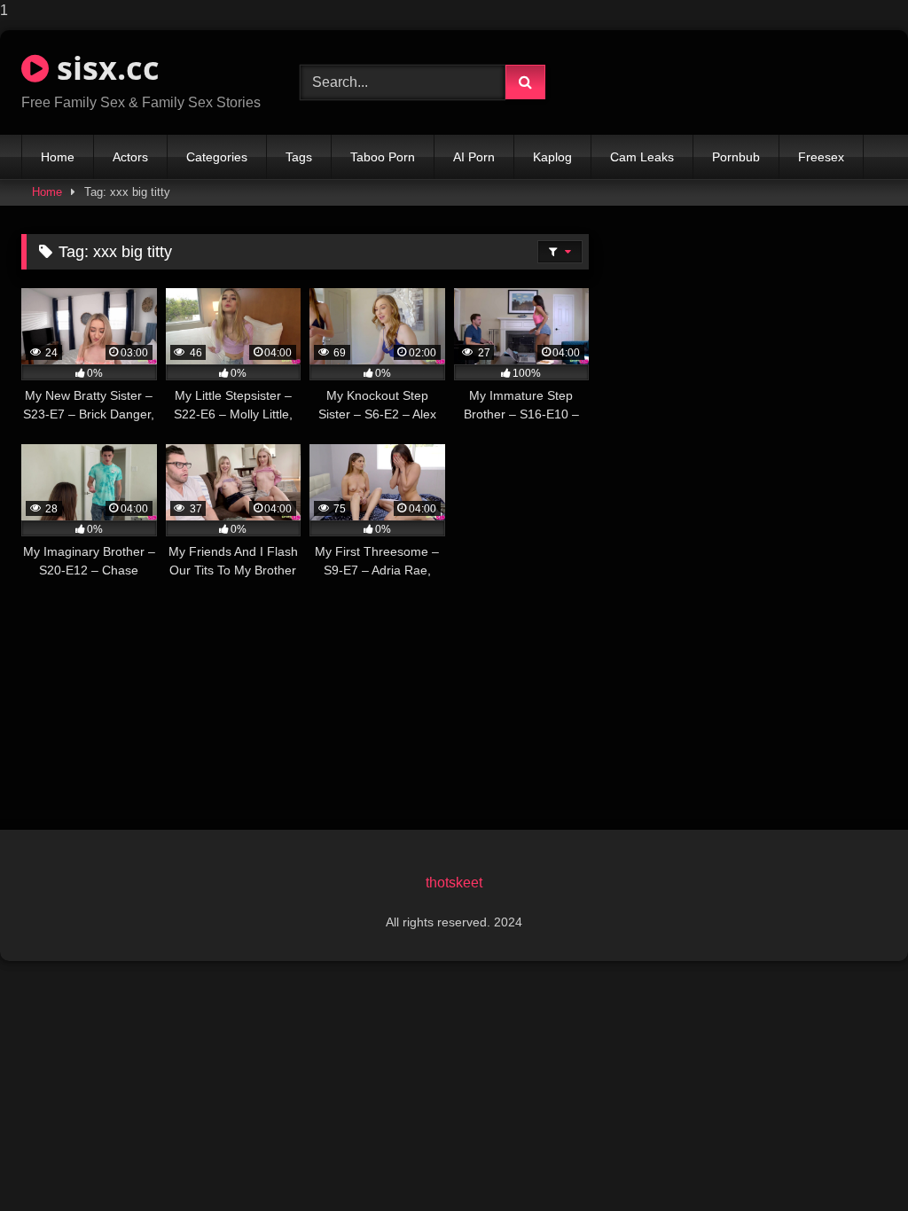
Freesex (821, 157)
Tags (299, 157)
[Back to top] (853, 1162)
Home (57, 157)
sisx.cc (104, 68)
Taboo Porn (382, 157)
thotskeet (454, 882)
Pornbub (736, 157)
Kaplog (552, 157)
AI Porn (474, 157)
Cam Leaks (642, 157)
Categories (216, 157)
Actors (130, 157)
